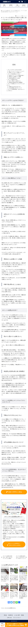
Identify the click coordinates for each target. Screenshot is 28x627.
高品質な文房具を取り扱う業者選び (16, 82)
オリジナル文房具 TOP (6, 10)
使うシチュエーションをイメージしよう (16, 71)
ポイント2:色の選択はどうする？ (14, 73)
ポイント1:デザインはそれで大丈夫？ (15, 69)
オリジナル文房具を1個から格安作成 (7, 1)
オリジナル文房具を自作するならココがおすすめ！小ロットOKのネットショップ (21, 557)
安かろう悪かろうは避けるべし (15, 80)
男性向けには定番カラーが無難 (15, 76)
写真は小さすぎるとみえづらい (15, 86)
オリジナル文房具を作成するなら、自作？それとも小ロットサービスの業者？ (7, 557)
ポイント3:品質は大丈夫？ (13, 79)
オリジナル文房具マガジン (15, 10)
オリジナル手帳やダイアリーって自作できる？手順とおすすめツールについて (14, 595)
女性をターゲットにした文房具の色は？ (16, 75)
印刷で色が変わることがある (14, 78)
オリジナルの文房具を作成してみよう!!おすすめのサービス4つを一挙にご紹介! (23, 578)
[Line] (16, 602)
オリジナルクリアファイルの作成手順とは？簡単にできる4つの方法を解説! (14, 578)
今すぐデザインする (15, 492)
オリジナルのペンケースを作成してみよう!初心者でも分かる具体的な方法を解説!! (23, 595)
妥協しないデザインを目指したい (15, 72)
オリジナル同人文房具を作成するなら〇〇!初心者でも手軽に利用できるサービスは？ (5, 578)
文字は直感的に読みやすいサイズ (15, 87)
